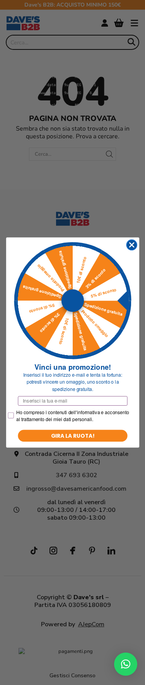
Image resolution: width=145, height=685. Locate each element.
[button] (125, 664)
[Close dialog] (131, 245)
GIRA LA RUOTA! (72, 435)
